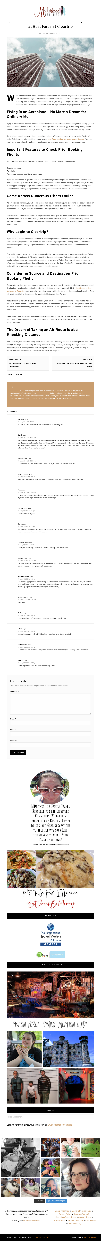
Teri (43, 33)
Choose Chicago (75, 1223)
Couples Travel (84, 1217)
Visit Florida (90, 1220)
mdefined (50, 1140)
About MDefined (62, 1211)
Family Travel (70, 1217)
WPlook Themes (90, 1237)
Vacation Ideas (59, 1220)
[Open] (50, 1147)
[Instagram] (57, 1154)
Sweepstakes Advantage (60, 1124)
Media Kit (76, 1211)
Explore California (75, 1220)
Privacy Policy (65, 1214)
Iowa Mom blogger (43, 393)
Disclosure (86, 1211)
